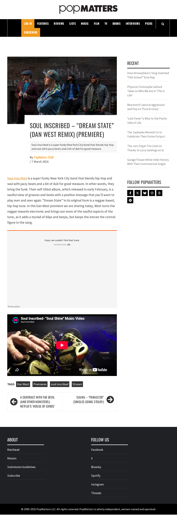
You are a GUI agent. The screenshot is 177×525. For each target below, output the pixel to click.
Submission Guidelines (21, 467)
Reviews (59, 23)
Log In (28, 23)
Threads (96, 493)
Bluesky (96, 467)
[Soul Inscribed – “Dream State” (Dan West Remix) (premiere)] (62, 90)
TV (106, 23)
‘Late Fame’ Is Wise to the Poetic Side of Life (147, 121)
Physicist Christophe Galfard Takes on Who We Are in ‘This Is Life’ (146, 91)
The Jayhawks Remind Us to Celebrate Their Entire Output (146, 134)
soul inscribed (59, 384)
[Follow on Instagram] (152, 193)
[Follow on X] (137, 193)
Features (43, 23)
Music (85, 23)
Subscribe (31, 32)
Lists (72, 23)
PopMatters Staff (44, 157)
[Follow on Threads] (159, 193)
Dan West (23, 384)
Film (96, 23)
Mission (11, 458)
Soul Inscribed (17, 178)
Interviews (133, 23)
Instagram (97, 484)
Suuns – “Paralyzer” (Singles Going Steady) (88, 399)
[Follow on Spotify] (130, 200)
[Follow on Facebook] (130, 193)
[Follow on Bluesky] (145, 193)
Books (117, 23)
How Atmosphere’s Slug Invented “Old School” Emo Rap (148, 75)
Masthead (13, 450)
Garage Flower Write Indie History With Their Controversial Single (148, 162)
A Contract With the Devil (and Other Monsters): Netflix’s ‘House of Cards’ (37, 401)
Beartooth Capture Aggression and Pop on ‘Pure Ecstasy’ (146, 107)
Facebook (97, 450)
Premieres (40, 384)
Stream (77, 384)
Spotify (95, 476)
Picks (148, 23)
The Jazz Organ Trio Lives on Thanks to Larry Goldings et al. (145, 148)
